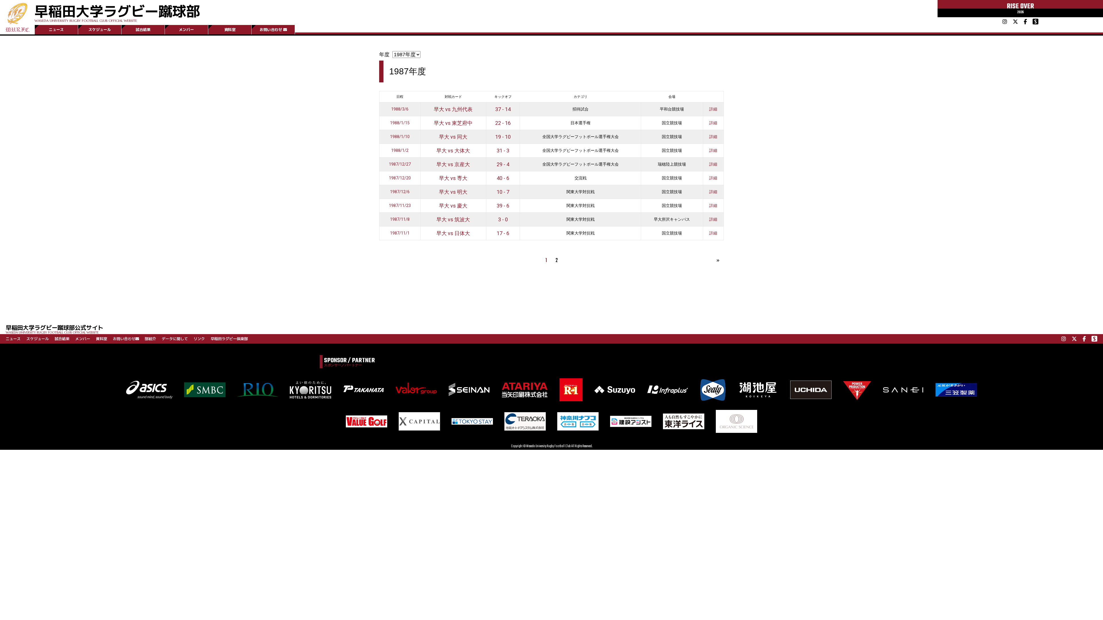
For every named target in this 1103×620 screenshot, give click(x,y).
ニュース (56, 29)
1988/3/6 (399, 109)
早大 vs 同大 (453, 137)
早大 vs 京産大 (453, 164)
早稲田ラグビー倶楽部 (229, 338)
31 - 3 (503, 151)
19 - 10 (503, 137)
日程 (399, 97)
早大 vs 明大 (453, 192)
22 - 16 (503, 123)
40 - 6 (503, 178)
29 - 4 (503, 164)
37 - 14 (503, 109)
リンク (199, 338)
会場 (671, 97)
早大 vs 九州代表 (453, 109)
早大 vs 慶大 (453, 206)
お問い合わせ (271, 29)
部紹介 (150, 338)
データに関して (175, 338)
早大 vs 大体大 (453, 151)
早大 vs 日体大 (453, 233)
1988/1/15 (400, 123)
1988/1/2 (399, 150)
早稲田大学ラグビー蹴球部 (117, 11)
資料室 (230, 29)
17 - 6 (503, 233)
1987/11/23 (400, 205)
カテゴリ (580, 97)
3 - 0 (503, 219)
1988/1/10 (400, 136)
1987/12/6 (400, 191)
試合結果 (143, 29)
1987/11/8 (400, 219)
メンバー (186, 29)
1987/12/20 (400, 178)
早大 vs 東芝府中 (453, 123)
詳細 (713, 109)
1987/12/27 (400, 164)
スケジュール (99, 29)
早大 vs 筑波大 (453, 219)
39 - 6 (503, 206)
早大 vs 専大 (453, 178)
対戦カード (453, 97)
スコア (503, 96)
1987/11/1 (400, 233)
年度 (384, 54)
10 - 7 (503, 192)
